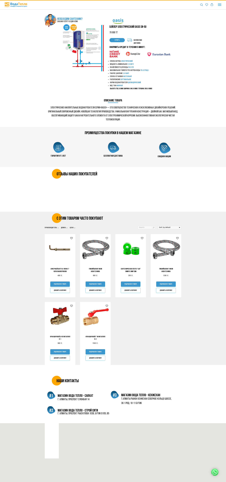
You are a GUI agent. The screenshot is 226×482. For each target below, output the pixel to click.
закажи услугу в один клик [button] (67, 22)
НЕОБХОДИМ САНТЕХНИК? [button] (70, 19)
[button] (201, 4)
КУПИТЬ (117, 40)
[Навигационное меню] (219, 5)
